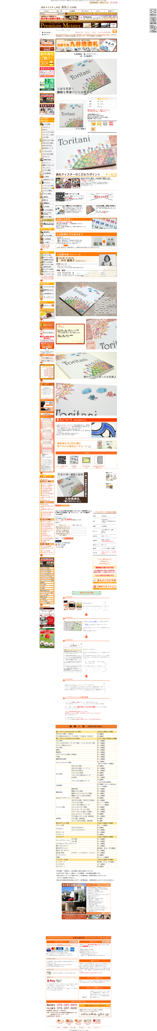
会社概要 (65, 1027)
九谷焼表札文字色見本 (47, 490)
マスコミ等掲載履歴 (46, 546)
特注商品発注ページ (46, 535)
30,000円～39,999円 (48, 371)
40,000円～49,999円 (48, 373)
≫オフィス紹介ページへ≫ (47, 398)
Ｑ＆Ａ (89, 1027)
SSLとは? (84, 997)
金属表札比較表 (45, 492)
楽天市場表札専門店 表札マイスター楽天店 (69, 1023)
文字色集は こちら (74, 466)
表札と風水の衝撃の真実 (47, 524)
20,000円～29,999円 (48, 370)
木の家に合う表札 (45, 247)
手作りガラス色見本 (46, 486)
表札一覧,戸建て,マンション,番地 (67, 34)
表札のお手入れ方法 (46, 513)
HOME (57, 34)
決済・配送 (73, 1027)
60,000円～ (50, 377)
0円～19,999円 (50, 368)
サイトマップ (97, 1027)
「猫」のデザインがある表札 (47, 277)
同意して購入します (77, 525)
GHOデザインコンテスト (47, 552)
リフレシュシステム (46, 515)
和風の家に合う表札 (45, 246)
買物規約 (44, 541)
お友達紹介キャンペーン (47, 530)
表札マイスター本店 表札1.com (60, 1022)
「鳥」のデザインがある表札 (47, 278)
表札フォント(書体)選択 (47, 485)
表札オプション (45, 495)
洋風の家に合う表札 (45, 244)
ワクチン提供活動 (46, 550)
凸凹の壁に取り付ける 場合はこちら (98, 466)
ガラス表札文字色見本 (47, 488)
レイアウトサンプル (46, 483)
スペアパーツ (45, 517)
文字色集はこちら (104, 561)
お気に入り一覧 (79, 32)
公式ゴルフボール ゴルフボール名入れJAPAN (88, 1023)
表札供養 (44, 533)
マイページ (87, 32)
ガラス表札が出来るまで (47, 528)
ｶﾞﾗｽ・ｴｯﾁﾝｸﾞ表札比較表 (47, 493)
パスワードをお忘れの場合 (104, 32)
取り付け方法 (45, 504)
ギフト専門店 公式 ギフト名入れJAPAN (97, 1022)
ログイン (94, 32)
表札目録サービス (46, 531)
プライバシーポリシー (47, 536)
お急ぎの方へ (45, 479)
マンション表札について (47, 523)
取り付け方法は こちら (86, 466)
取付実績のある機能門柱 (47, 512)
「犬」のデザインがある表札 (47, 276)
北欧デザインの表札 (46, 521)
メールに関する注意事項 (47, 538)
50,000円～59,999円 (48, 375)
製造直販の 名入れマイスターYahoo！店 (78, 1023)
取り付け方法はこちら (104, 563)
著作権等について (46, 500)
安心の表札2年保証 (46, 526)
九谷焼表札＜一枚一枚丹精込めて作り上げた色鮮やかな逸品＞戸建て (92, 34)
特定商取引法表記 (46, 540)
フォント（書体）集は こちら (62, 466)
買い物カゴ (81, 1027)
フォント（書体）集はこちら (105, 559)
